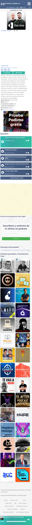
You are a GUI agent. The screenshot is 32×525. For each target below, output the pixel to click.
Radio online (9, 503)
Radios (17, 7)
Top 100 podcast (11, 7)
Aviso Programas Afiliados (22, 512)
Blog (15, 503)
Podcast (6, 500)
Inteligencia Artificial (6, 67)
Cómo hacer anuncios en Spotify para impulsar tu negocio (15, 250)
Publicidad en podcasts (8, 109)
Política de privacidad (8, 512)
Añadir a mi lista (7, 30)
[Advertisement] (16, 48)
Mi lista (23, 7)
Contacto (22, 509)
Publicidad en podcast (21, 506)
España (24, 500)
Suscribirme (16, 238)
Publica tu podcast (9, 506)
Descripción (4, 65)
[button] (29, 3)
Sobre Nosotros (22, 503)
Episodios (7, 72)
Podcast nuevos (14, 500)
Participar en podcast (12, 509)
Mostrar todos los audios (16, 178)
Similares (19, 72)
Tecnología (14, 67)
